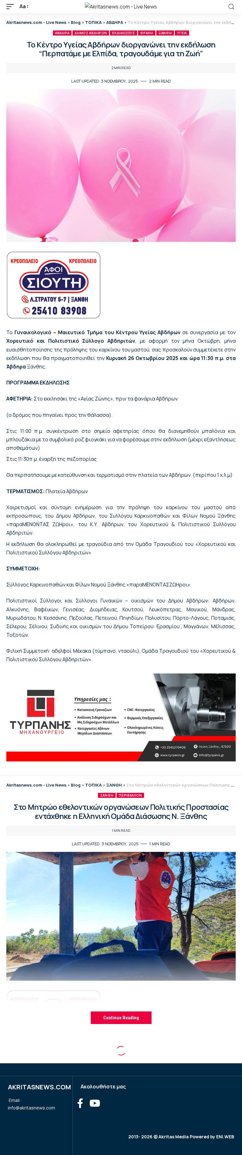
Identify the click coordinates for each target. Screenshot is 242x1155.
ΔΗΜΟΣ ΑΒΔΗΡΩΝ (91, 33)
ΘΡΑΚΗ (146, 33)
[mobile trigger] (11, 6)
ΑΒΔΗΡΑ (62, 33)
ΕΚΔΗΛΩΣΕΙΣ (123, 33)
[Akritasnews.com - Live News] (121, 6)
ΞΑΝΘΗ (165, 33)
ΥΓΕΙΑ (182, 33)
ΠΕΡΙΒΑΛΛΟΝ (130, 795)
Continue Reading (121, 1018)
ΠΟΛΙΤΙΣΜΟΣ (168, 1056)
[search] (231, 7)
